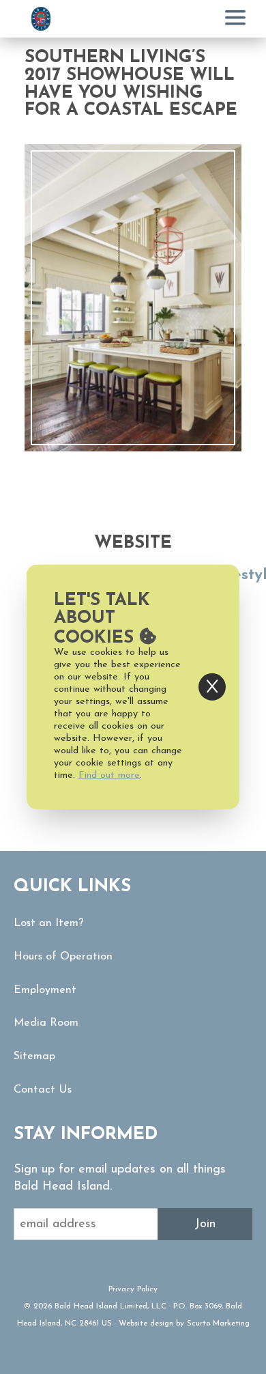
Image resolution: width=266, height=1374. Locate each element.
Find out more (109, 775)
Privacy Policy (133, 1289)
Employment (45, 990)
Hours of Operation (63, 956)
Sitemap (34, 1056)
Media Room (46, 1023)
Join (205, 1224)
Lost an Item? (49, 923)
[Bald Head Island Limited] (41, 19)
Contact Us (43, 1089)
